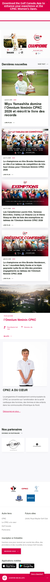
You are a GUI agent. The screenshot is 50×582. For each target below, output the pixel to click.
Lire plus (8, 122)
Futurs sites (30, 513)
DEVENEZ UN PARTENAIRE (11, 433)
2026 (14, 100)
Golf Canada (6, 526)
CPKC (4, 518)
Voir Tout (41, 64)
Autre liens (7, 513)
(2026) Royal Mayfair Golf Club (36, 518)
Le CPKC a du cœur (9, 522)
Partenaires (6, 530)
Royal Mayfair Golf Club (12, 328)
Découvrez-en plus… (12, 411)
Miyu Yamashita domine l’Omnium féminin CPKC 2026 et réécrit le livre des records (25, 109)
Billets (6, 336)
